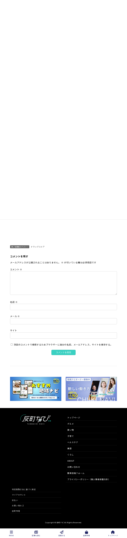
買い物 (70, 429)
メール (15, 316)
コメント (16, 269)
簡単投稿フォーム (76, 473)
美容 (69, 448)
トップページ (73, 417)
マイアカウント (19, 494)
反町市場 (16, 510)
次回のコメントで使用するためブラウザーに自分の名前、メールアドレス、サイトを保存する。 (63, 344)
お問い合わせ (73, 466)
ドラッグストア (38, 246)
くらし (70, 454)
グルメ (70, 423)
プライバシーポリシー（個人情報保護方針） (88, 479)
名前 (14, 302)
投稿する (61, 535)
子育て (70, 436)
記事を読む (36, 535)
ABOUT (70, 460)
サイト (13, 330)
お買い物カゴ (18, 505)
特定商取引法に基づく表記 (24, 489)
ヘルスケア (72, 442)
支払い (15, 500)
